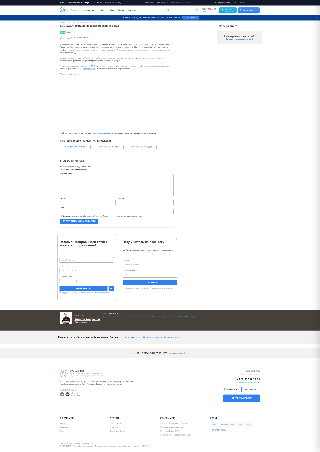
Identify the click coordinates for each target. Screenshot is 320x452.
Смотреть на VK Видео (141, 147)
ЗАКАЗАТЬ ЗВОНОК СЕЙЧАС (247, 383)
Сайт (62, 208)
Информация (88, 10)
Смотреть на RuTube (108, 147)
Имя (62, 199)
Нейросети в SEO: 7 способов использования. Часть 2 (127, 317)
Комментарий (66, 173)
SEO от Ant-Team (152, 337)
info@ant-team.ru (223, 3)
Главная (62, 22)
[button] (178, 10)
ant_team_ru (172, 337)
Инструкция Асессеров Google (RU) (175, 435)
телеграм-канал (89, 69)
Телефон (66, 266)
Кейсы (111, 10)
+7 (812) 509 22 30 (248, 379)
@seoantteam (133, 337)
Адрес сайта (67, 277)
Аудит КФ (114, 427)
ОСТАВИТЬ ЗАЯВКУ (242, 398)
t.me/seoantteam (104, 133)
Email (121, 199)
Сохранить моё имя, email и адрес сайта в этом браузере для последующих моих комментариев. (103, 216)
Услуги (73, 10)
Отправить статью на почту (238, 39)
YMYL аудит (115, 423)
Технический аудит (118, 431)
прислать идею (176, 353)
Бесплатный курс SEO (169, 431)
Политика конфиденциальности (173, 423)
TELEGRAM (251, 389)
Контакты (132, 10)
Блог (102, 10)
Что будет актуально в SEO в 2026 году (175, 317)
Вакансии (64, 427)
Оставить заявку (247, 10)
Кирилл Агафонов (87, 319)
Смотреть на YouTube (75, 147)
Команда (63, 423)
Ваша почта (130, 271)
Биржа (121, 10)
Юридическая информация (171, 427)
